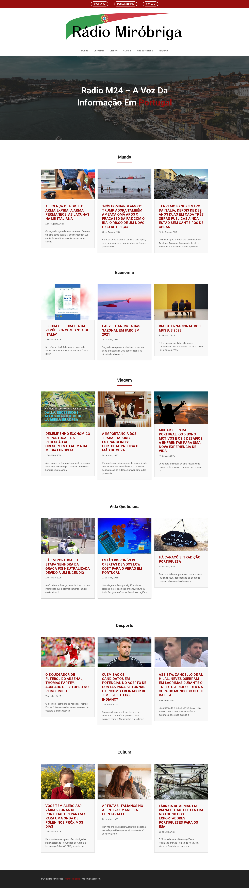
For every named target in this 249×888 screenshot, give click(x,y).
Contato (150, 4)
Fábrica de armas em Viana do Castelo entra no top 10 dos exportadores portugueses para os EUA (181, 816)
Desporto (163, 50)
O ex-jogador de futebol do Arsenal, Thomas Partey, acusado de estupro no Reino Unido (67, 683)
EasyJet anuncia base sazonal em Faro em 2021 (122, 330)
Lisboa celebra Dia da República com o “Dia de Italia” (67, 330)
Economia (99, 50)
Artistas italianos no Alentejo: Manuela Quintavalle (122, 810)
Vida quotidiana (145, 50)
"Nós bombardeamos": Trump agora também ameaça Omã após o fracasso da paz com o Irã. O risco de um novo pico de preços (123, 216)
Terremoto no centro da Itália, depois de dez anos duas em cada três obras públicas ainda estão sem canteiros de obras (181, 216)
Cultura (127, 50)
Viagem (114, 50)
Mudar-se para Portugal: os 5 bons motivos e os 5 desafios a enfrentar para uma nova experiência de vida (180, 440)
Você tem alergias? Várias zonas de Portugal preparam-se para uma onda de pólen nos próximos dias (66, 816)
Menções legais (125, 4)
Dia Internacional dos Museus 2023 (180, 328)
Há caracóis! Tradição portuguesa (179, 559)
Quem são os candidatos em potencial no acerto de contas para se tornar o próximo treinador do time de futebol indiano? (124, 687)
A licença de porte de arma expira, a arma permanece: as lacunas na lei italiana (67, 212)
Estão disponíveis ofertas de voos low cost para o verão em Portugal (122, 566)
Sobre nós (99, 4)
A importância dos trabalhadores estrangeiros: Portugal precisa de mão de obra (121, 442)
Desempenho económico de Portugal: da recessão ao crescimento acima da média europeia (67, 442)
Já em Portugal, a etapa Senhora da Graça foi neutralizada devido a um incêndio (67, 566)
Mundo (84, 50)
